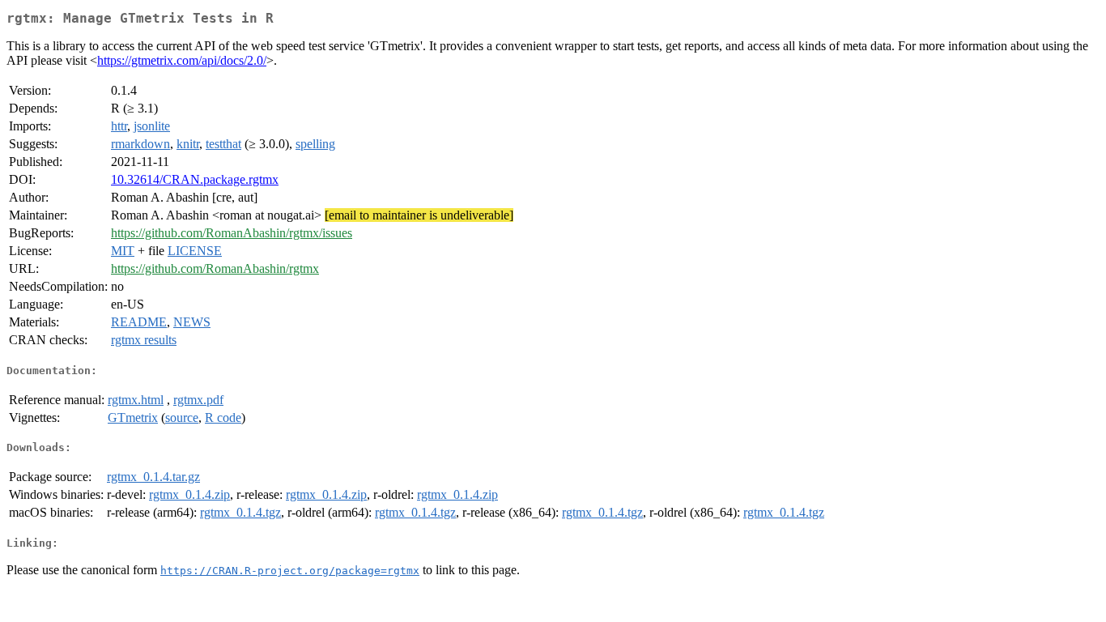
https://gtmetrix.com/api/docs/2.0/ (181, 60)
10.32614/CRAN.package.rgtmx (195, 179)
